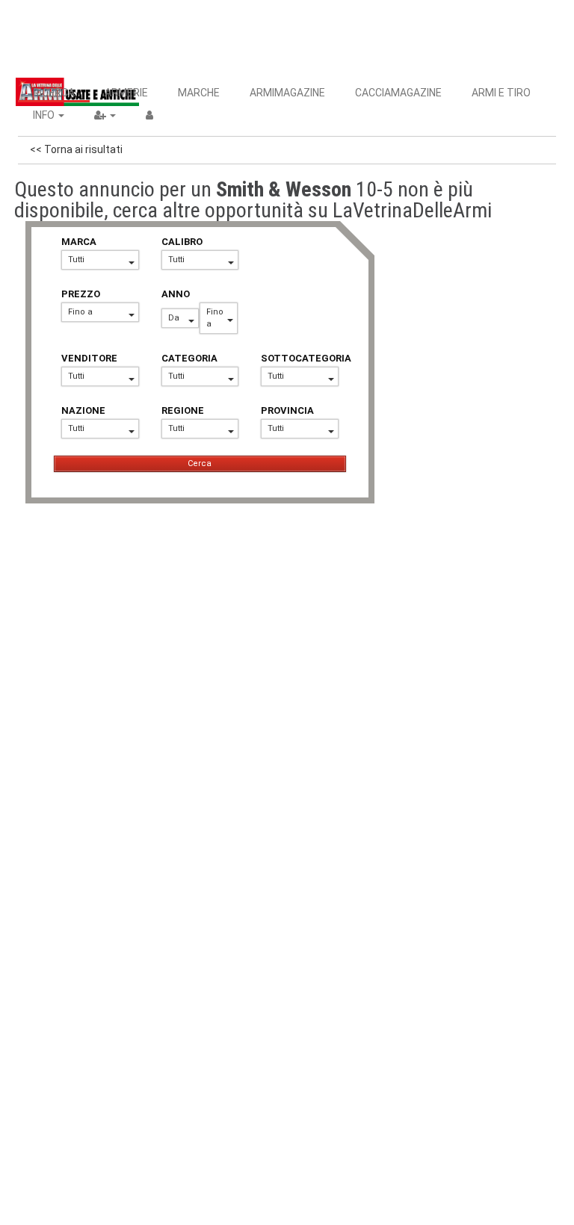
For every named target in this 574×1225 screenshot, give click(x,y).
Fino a (80, 312)
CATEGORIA (189, 358)
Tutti (76, 259)
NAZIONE (83, 410)
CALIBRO (182, 241)
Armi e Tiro (501, 93)
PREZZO (80, 294)
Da (173, 318)
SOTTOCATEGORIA (300, 358)
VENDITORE (89, 358)
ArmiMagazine (287, 93)
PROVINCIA (287, 410)
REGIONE (182, 410)
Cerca (200, 463)
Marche (199, 93)
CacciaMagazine (398, 93)
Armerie (126, 93)
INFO (45, 115)
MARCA (78, 241)
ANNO (175, 294)
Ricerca (54, 93)
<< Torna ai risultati (76, 149)
